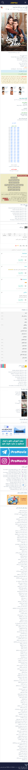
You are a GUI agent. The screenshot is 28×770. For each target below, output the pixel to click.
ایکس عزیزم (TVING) (23, 630)
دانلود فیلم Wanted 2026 (13, 379)
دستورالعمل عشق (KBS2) (22, 526)
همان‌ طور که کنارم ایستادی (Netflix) (20, 642)
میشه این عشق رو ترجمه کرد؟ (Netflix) (20, 608)
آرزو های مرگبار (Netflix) (22, 563)
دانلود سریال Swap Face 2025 (19, 7)
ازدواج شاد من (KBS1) (23, 754)
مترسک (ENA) (24, 551)
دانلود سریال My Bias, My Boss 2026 (13, 370)
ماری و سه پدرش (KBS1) (22, 586)
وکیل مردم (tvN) (24, 605)
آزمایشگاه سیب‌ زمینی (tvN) (22, 758)
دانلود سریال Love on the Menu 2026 (13, 375)
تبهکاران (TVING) (24, 613)
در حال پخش (24, 333)
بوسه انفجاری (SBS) (23, 618)
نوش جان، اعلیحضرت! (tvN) (22, 665)
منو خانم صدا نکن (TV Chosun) (21, 623)
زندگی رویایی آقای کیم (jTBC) (21, 637)
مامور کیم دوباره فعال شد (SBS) (21, 524)
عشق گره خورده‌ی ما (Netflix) (21, 519)
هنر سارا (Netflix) (24, 596)
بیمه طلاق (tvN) (24, 741)
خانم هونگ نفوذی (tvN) (22, 583)
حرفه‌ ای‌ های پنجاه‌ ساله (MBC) (21, 532)
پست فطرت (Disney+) (23, 689)
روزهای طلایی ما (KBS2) (22, 601)
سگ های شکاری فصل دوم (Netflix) (20, 576)
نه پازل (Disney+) (23, 729)
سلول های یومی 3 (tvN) (22, 559)
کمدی (11, 9)
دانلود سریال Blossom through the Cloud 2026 (17, 208)
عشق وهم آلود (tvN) (23, 510)
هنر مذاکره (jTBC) (23, 751)
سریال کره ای (14, 351)
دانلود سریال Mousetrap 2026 (16, 489)
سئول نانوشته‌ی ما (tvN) (22, 712)
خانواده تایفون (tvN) (23, 635)
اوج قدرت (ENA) (24, 566)
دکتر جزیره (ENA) (24, 529)
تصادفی (1, 366)
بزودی (26, 322)
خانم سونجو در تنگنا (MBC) (22, 731)
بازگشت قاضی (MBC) (23, 595)
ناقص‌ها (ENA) (24, 691)
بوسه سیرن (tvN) (24, 569)
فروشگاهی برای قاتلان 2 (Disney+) (20, 514)
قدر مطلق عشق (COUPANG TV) (21, 544)
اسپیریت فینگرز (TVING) (22, 638)
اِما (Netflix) (25, 687)
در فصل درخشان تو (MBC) (22, 574)
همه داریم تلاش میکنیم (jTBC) (21, 553)
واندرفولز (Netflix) (24, 556)
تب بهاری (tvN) (24, 598)
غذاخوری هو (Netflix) (23, 748)
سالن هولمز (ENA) (23, 707)
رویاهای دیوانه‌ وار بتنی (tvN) (22, 564)
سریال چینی (14, 345)
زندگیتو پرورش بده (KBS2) (22, 539)
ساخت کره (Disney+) (23, 610)
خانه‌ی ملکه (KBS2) (23, 670)
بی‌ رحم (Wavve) (24, 657)
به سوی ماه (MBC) (23, 645)
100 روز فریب (18, 409)
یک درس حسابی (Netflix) (22, 541)
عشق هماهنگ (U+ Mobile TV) (21, 522)
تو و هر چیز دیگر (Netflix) (22, 675)
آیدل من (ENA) (24, 600)
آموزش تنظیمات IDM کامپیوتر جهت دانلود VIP (14, 185)
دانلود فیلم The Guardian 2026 (13, 377)
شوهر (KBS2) (24, 516)
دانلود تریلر (14, 123)
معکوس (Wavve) (24, 558)
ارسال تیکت (6, 200)
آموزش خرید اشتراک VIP (14, 180)
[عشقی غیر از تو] (24, 399)
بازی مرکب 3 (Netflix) (23, 714)
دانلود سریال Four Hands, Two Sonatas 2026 (13, 385)
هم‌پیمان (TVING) (23, 717)
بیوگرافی (14, 325)
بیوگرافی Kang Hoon (13, 382)
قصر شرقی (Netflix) (23, 527)
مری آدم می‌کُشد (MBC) (22, 674)
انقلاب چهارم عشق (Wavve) (22, 632)
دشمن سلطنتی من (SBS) (22, 536)
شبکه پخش (14, 357)
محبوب (3, 366)
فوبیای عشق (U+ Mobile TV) (21, 581)
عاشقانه (14, 9)
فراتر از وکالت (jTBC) (23, 679)
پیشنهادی (25, 328)
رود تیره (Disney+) (23, 655)
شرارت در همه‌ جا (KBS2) (22, 746)
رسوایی (19, 400)
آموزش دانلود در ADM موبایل (14, 187)
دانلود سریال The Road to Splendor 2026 (18, 211)
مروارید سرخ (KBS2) (23, 517)
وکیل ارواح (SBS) (23, 561)
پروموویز (16, 767)
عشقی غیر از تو (18, 392)
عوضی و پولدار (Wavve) (22, 696)
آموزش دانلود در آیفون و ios (14, 190)
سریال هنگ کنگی (14, 354)
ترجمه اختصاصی (24, 331)
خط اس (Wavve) (24, 701)
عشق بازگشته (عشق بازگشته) (22, 749)
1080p (18, 127)
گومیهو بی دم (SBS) (23, 585)
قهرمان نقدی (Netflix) (23, 616)
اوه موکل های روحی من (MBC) (21, 716)
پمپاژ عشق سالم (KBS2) (22, 728)
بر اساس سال (14, 316)
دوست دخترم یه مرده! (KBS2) (21, 686)
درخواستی (25, 336)
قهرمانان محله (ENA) (23, 622)
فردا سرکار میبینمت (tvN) (22, 521)
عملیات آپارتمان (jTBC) (23, 512)
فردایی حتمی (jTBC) (23, 603)
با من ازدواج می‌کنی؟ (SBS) (22, 640)
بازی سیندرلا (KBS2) (23, 744)
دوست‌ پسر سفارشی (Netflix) (21, 578)
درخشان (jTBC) (24, 573)
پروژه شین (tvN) (24, 648)
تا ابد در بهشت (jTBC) (23, 733)
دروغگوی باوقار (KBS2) (23, 588)
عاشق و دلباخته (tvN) (23, 697)
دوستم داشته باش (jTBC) (22, 606)
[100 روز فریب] (24, 416)
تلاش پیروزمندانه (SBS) (22, 682)
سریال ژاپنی (14, 348)
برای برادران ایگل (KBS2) (22, 694)
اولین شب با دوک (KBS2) (22, 706)
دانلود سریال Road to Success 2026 (19, 209)
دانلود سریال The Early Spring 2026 (19, 215)
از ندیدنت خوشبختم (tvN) (22, 615)
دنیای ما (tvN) (24, 579)
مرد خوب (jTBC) (24, 684)
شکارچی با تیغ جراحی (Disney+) (21, 709)
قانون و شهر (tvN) (24, 692)
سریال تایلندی (14, 339)
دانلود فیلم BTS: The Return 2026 (13, 380)
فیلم (14, 360)
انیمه (14, 313)
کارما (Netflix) (24, 760)
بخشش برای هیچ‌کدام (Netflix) (21, 726)
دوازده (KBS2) (24, 672)
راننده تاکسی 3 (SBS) (23, 611)
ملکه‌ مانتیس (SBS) (23, 667)
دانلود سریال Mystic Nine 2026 (20, 216)
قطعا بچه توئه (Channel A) (22, 591)
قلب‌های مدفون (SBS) (23, 753)
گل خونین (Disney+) (23, 590)
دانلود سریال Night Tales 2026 (20, 218)
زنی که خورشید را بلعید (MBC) (21, 625)
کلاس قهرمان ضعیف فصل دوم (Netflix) (20, 743)
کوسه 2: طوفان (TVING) (22, 739)
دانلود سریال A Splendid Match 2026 (19, 213)
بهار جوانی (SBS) (24, 711)
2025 (25, 9)
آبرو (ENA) (25, 568)
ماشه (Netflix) (24, 699)
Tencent (21, 9)
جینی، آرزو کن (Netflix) (22, 662)
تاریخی (17, 9)
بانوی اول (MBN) (24, 647)
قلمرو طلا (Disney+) (23, 547)
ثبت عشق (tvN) (24, 542)
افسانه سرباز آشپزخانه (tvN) (22, 537)
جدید (5, 366)
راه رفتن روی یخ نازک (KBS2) (21, 650)
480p (12, 127)
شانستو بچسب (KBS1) (22, 660)
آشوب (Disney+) (24, 664)
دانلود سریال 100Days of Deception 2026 (13, 374)
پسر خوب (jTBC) (24, 702)
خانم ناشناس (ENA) (23, 643)
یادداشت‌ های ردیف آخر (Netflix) (21, 534)
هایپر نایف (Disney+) (23, 756)
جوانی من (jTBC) (24, 653)
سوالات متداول (14, 177)
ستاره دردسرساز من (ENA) (22, 669)
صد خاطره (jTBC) (24, 652)
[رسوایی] (24, 408)
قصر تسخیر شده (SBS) (22, 724)
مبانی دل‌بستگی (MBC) (23, 736)
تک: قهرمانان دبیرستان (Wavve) (21, 721)
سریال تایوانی (14, 342)
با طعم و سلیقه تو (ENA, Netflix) (21, 723)
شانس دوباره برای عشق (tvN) (21, 719)
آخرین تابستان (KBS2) (23, 627)
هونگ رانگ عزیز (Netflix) (22, 738)
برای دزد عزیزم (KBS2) (23, 593)
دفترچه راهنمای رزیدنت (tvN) (21, 734)
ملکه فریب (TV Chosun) (22, 659)
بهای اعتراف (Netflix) (23, 628)
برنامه (14, 319)
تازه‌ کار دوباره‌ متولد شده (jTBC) (21, 531)
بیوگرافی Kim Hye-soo (13, 384)
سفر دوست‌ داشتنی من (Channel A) (20, 680)
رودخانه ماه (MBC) (23, 620)
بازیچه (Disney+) (24, 633)
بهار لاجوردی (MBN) (23, 549)
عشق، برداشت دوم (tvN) (22, 677)
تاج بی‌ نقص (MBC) (23, 554)
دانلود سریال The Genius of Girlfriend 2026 (18, 220)
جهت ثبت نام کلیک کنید (14, 182)
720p (15, 127)
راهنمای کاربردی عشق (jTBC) (21, 571)
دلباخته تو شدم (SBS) (23, 546)
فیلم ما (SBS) (24, 704)
